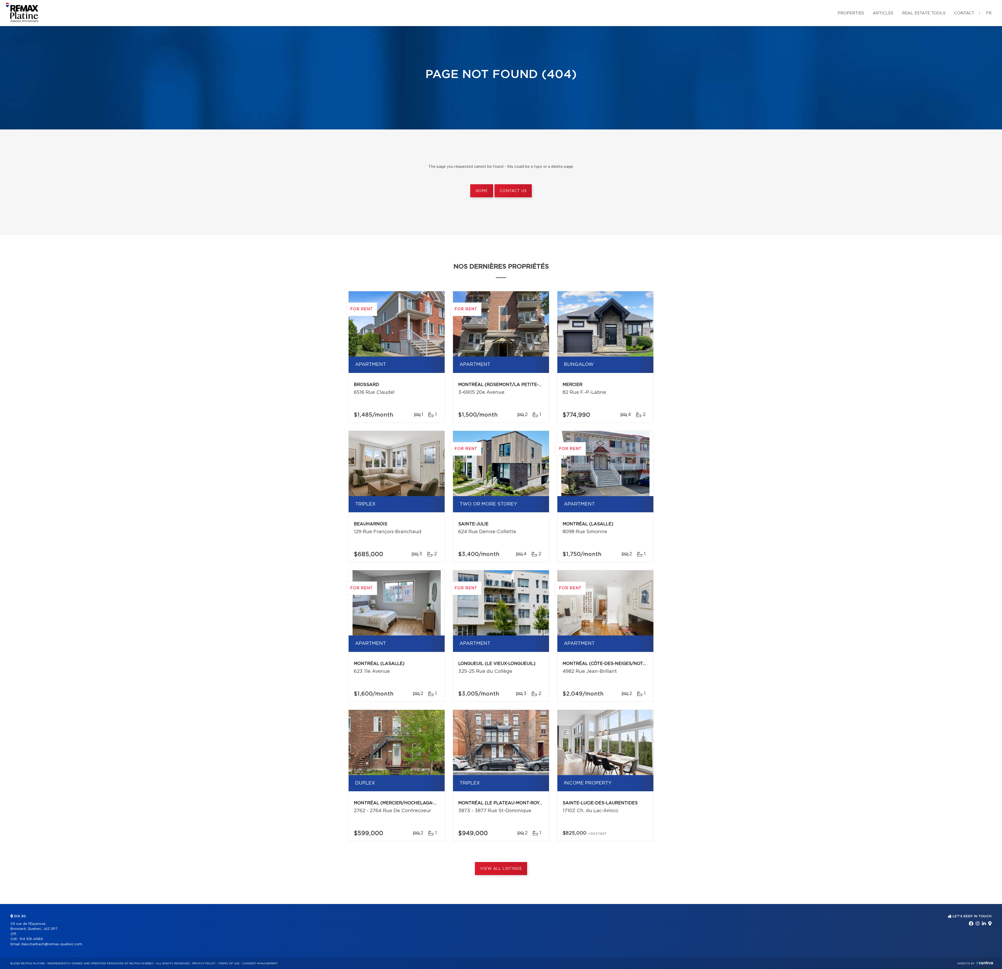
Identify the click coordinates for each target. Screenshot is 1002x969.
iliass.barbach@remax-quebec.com (51, 944)
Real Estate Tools (923, 13)
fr (989, 13)
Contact (964, 13)
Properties (851, 13)
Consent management (260, 963)
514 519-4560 (31, 939)
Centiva (984, 963)
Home (481, 191)
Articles (883, 13)
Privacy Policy (204, 963)
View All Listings (501, 869)
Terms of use (229, 963)
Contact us (513, 191)
